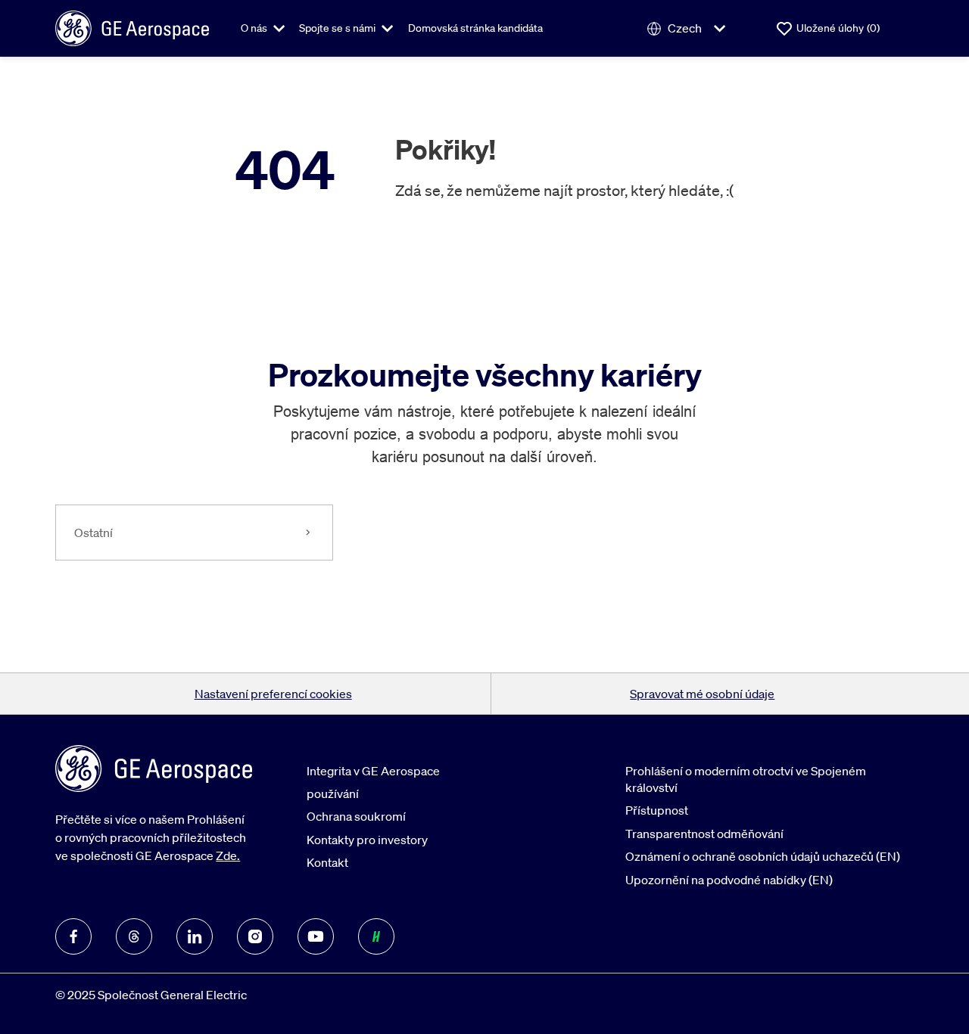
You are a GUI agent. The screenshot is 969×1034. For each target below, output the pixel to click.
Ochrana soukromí (356, 816)
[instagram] (255, 936)
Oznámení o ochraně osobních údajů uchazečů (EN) (762, 856)
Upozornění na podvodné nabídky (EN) (729, 879)
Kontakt (327, 862)
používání (333, 793)
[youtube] (316, 936)
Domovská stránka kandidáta (475, 28)
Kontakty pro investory (367, 839)
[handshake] (376, 936)
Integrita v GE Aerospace (373, 770)
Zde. (228, 855)
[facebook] (73, 936)
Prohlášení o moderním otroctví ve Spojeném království (745, 779)
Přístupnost (656, 810)
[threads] (134, 936)
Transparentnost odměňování (704, 833)
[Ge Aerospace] (132, 27)
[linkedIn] (194, 936)
